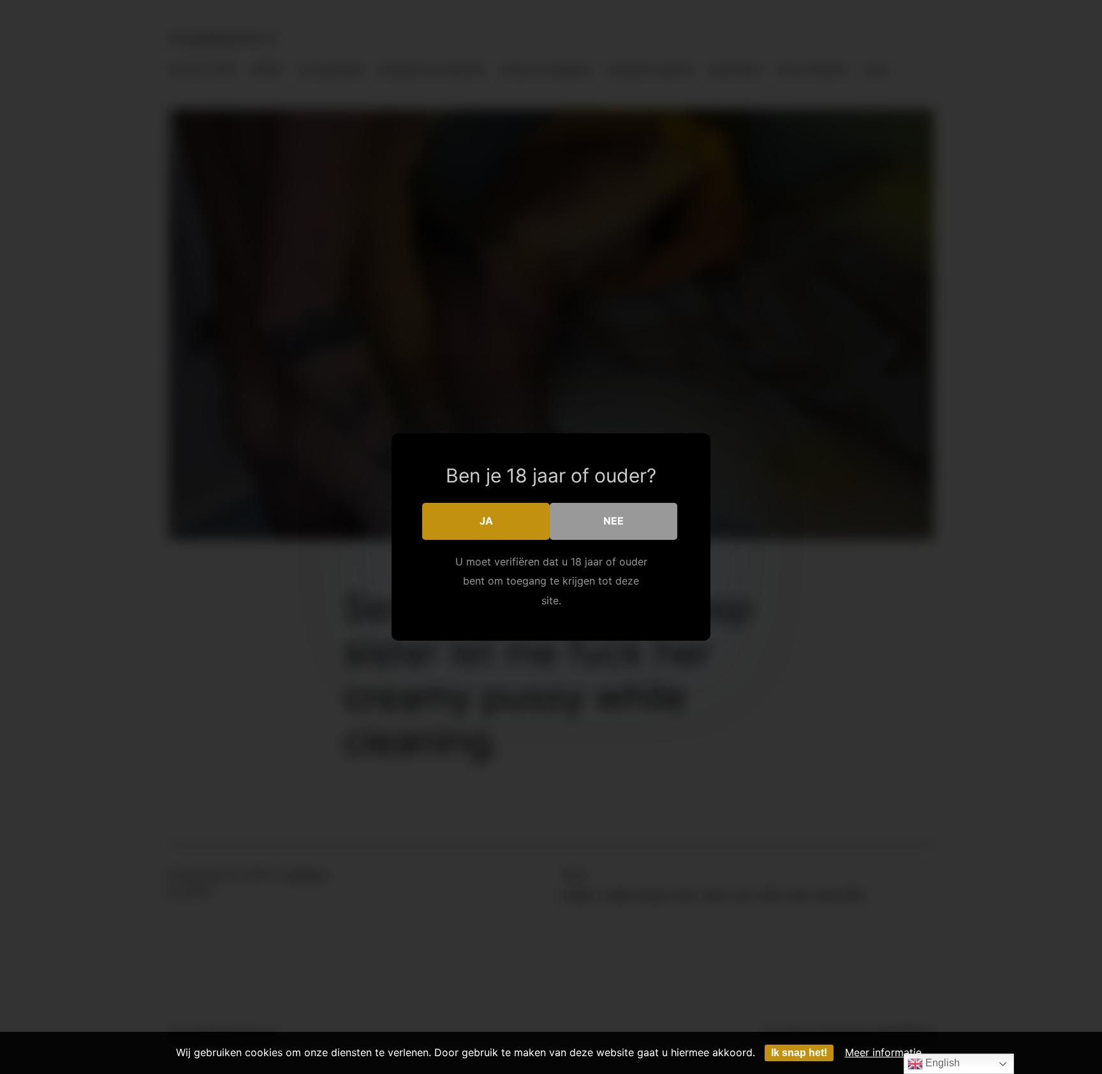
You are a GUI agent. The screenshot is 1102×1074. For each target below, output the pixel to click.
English (941, 1062)
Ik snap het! (799, 1052)
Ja (486, 520)
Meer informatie (883, 1052)
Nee (613, 520)
